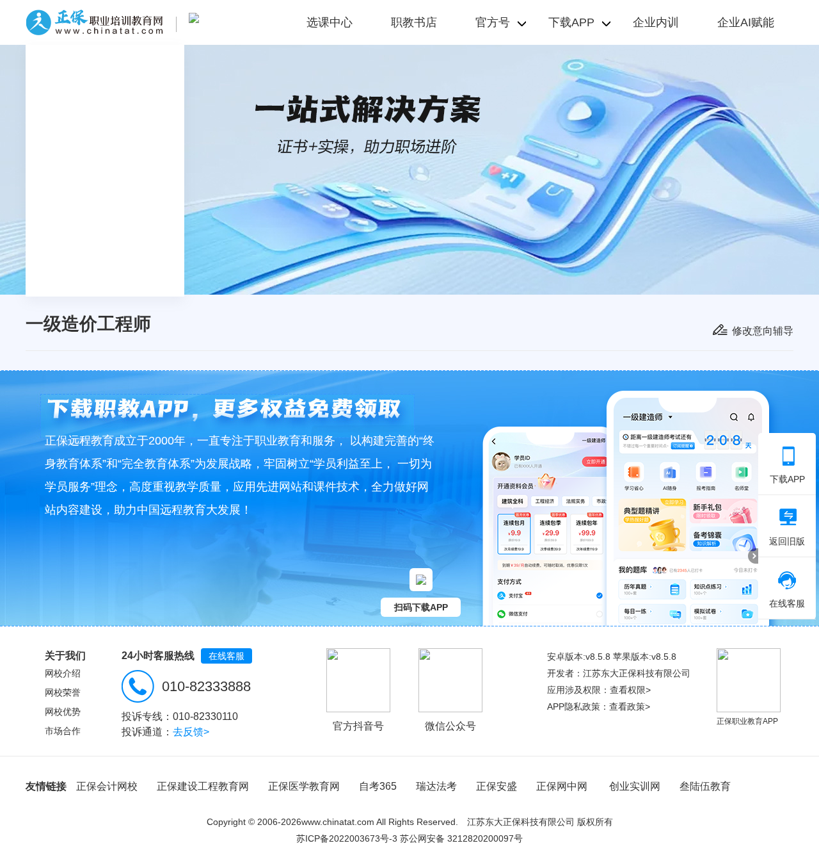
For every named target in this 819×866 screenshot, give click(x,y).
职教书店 (414, 22)
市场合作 (63, 731)
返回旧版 (787, 541)
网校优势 (63, 712)
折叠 (753, 556)
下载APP (787, 479)
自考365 (378, 786)
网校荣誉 (63, 692)
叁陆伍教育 (705, 786)
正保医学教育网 (304, 786)
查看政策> (629, 706)
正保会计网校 (107, 786)
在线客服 (226, 656)
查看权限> (630, 690)
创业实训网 (634, 786)
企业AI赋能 (745, 22)
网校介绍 (63, 673)
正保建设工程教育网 (203, 786)
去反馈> (191, 731)
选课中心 (329, 22)
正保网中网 (561, 786)
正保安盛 (496, 786)
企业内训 (656, 22)
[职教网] (94, 22)
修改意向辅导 (762, 330)
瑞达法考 (436, 786)
